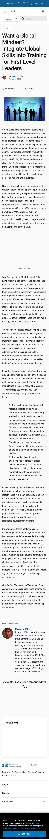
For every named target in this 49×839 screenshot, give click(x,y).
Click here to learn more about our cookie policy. (21, 828)
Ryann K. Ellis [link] (17, 76)
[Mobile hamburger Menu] (5, 11)
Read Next (11, 722)
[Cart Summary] (43, 11)
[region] (24, 826)
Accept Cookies (24, 834)
